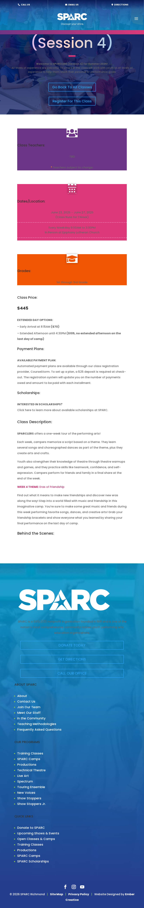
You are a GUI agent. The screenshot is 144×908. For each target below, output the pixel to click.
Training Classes (30, 753)
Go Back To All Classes (72, 87)
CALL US (25, 4)
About (22, 696)
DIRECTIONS (121, 4)
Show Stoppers (29, 798)
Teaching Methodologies (36, 724)
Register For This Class (72, 101)
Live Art (23, 776)
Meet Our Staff (29, 712)
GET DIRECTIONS (72, 659)
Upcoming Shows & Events (38, 833)
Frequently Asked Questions (39, 729)
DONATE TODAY (71, 645)
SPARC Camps (28, 759)
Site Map (56, 894)
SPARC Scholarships (33, 861)
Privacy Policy (78, 894)
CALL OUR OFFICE (72, 673)
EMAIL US (73, 4)
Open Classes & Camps (36, 839)
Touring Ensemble (31, 787)
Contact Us (26, 701)
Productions (26, 764)
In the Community (31, 718)
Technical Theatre (31, 770)
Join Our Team (28, 707)
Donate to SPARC (31, 827)
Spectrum (25, 781)
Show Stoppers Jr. (31, 804)
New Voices (26, 792)
